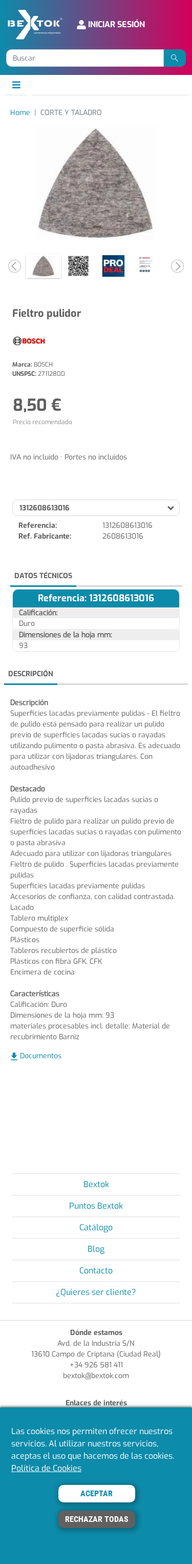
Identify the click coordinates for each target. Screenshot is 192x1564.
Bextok (96, 1184)
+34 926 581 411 (96, 1365)
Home (20, 113)
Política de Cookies (46, 1468)
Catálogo (96, 1227)
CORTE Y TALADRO (71, 113)
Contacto (96, 1270)
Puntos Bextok (96, 1205)
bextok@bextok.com (96, 1376)
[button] (14, 266)
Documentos (40, 1056)
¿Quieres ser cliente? (96, 1292)
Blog (96, 1249)
